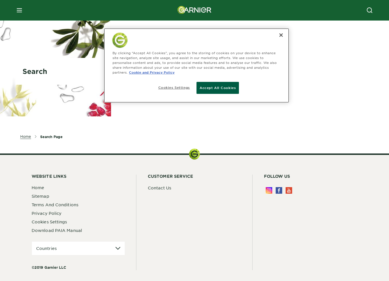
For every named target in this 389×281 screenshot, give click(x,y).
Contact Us (159, 187)
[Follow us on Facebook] (279, 190)
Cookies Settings (49, 221)
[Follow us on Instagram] (269, 190)
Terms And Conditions (55, 204)
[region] (196, 65)
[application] (78, 248)
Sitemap (40, 196)
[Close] (281, 35)
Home (38, 187)
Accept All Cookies (218, 88)
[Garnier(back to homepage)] (194, 10)
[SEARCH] (369, 10)
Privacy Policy (47, 213)
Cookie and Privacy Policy (152, 72)
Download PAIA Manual (57, 230)
